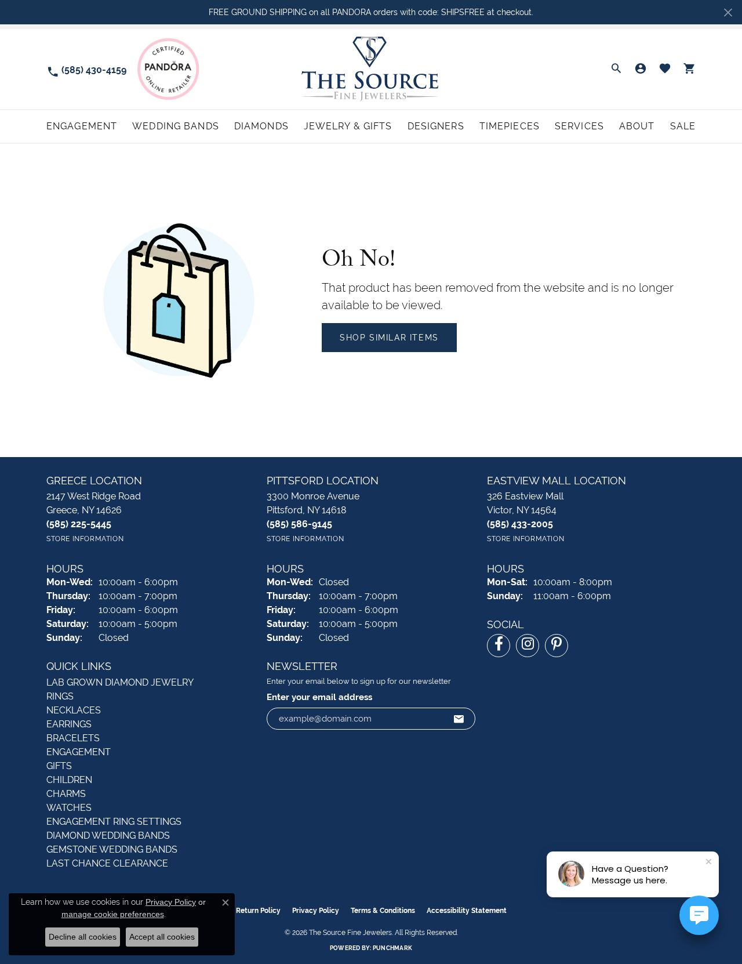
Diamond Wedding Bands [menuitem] (108, 835)
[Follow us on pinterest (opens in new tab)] (556, 645)
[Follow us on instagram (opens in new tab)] (527, 645)
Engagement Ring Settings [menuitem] (113, 821)
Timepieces (509, 126)
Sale (683, 126)
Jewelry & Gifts (348, 126)
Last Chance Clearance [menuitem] (107, 863)
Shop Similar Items (389, 337)
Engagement (81, 126)
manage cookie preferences (112, 914)
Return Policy (258, 911)
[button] (616, 69)
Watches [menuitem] (69, 807)
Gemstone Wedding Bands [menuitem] (111, 849)
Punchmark (392, 948)
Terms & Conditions (383, 911)
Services (579, 126)
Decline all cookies (83, 936)
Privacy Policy (315, 911)
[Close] (728, 12)
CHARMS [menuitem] (66, 793)
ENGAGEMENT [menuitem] (78, 752)
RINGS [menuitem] (60, 696)
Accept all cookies (162, 936)
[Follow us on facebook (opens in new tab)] (498, 645)
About (637, 126)
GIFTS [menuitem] (59, 765)
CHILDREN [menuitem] (69, 779)
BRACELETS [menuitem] (73, 738)
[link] (86, 69)
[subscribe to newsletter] (459, 718)
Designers (436, 126)
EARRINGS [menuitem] (69, 724)
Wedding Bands (175, 126)
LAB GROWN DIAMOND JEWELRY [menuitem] (120, 682)
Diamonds (261, 126)
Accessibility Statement (467, 911)
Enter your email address (319, 697)
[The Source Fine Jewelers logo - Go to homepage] (371, 68)
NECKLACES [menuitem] (73, 710)
